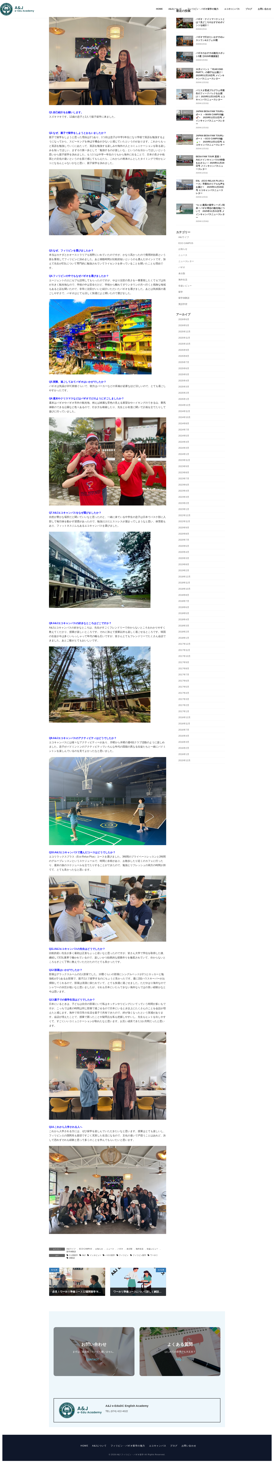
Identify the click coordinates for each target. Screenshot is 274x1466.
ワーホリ (154, 1255)
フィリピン (123, 1255)
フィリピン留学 (139, 1255)
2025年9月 (183, 350)
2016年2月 (183, 748)
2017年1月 (183, 711)
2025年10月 (184, 343)
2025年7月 (183, 362)
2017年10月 (184, 656)
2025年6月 (183, 368)
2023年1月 (183, 509)
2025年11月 (184, 337)
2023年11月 (184, 460)
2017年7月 (183, 674)
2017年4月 (183, 693)
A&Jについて (99, 1445)
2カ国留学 (73, 1255)
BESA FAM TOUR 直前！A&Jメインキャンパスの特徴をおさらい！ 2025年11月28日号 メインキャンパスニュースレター (210, 162)
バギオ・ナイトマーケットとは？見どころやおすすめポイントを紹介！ (210, 22)
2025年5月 (183, 374)
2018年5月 (183, 613)
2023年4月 (183, 490)
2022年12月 (184, 515)
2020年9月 (183, 527)
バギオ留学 (110, 1255)
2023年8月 (183, 472)
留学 (180, 292)
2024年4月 (183, 442)
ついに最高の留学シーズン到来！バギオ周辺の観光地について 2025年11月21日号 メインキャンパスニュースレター (210, 211)
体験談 (72, 1258)
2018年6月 (183, 607)
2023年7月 (183, 478)
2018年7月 (183, 601)
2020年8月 (183, 533)
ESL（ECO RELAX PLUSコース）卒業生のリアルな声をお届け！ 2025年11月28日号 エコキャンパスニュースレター (210, 187)
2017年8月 (183, 668)
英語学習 (182, 304)
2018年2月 (183, 631)
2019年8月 (183, 564)
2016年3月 (183, 742)
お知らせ (99, 1249)
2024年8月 (183, 423)
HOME (84, 1445)
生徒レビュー (152, 1249)
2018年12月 (184, 576)
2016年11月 (184, 723)
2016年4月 (183, 736)
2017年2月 (183, 705)
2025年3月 (183, 386)
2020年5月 (183, 546)
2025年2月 (183, 393)
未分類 (129, 1249)
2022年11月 (184, 521)
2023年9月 (183, 466)
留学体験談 (71, 1251)
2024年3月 (183, 448)
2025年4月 (183, 380)
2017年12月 (184, 644)
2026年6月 (183, 319)
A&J (83, 1255)
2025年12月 (184, 331)
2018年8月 (183, 595)
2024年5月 (183, 435)
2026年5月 (183, 325)
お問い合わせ (189, 1445)
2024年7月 (183, 429)
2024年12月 (184, 405)
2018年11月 (184, 582)
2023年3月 (183, 497)
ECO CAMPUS (85, 1249)
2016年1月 (183, 754)
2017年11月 (184, 650)
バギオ (120, 1249)
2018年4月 (183, 619)
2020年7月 (183, 540)
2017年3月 (183, 699)
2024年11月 (184, 411)
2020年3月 (183, 558)
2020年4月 (183, 552)
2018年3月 (183, 625)
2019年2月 (183, 570)
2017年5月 (183, 686)
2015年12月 (184, 760)
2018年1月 (183, 638)
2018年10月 (184, 589)
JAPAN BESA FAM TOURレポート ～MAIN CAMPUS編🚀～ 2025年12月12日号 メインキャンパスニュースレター (210, 117)
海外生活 (139, 1249)
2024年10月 (184, 417)
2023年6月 (183, 484)
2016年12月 (184, 717)
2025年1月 (183, 399)
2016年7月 (183, 729)
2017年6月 (183, 680)
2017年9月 (183, 662)
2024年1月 (183, 454)
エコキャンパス (157, 1445)
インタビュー (95, 1255)
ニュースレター (186, 261)
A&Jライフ (71, 1249)
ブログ (174, 1445)
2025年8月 (183, 356)
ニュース (110, 1249)
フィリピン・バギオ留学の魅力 (128, 1445)
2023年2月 (183, 503)
